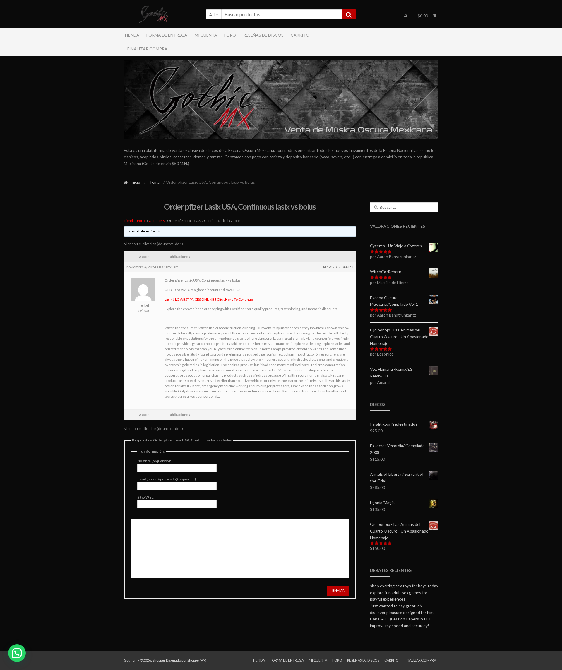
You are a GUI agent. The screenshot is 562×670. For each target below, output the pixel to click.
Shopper (159, 660)
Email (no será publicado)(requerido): (167, 479)
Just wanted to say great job (396, 605)
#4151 (348, 267)
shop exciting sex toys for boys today (404, 585)
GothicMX (157, 220)
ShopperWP (196, 660)
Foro (230, 35)
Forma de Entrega (166, 35)
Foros (141, 220)
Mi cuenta (206, 35)
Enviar (338, 590)
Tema (154, 182)
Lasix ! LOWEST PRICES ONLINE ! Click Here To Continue (209, 299)
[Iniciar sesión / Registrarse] (405, 15)
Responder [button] (331, 267)
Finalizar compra (147, 48)
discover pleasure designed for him (402, 612)
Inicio (135, 182)
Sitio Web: (145, 497)
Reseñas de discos (263, 35)
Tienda (131, 35)
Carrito (300, 35)
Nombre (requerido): (154, 461)
